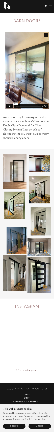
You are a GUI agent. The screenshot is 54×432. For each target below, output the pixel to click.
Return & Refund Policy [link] (27, 401)
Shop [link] (27, 398)
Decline (14, 426)
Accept (39, 426)
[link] (7, 6)
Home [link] (27, 395)
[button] (50, 5)
